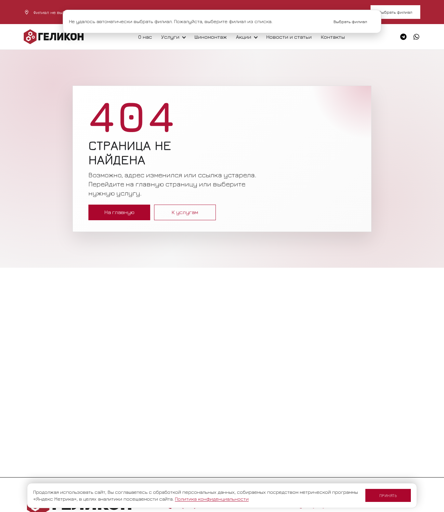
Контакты (333, 37)
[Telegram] (403, 37)
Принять (388, 495)
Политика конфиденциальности (212, 499)
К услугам (185, 212)
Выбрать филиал (395, 12)
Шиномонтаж (210, 37)
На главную (119, 212)
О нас (145, 37)
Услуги (170, 37)
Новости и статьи (289, 37)
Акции (243, 37)
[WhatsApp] (416, 37)
